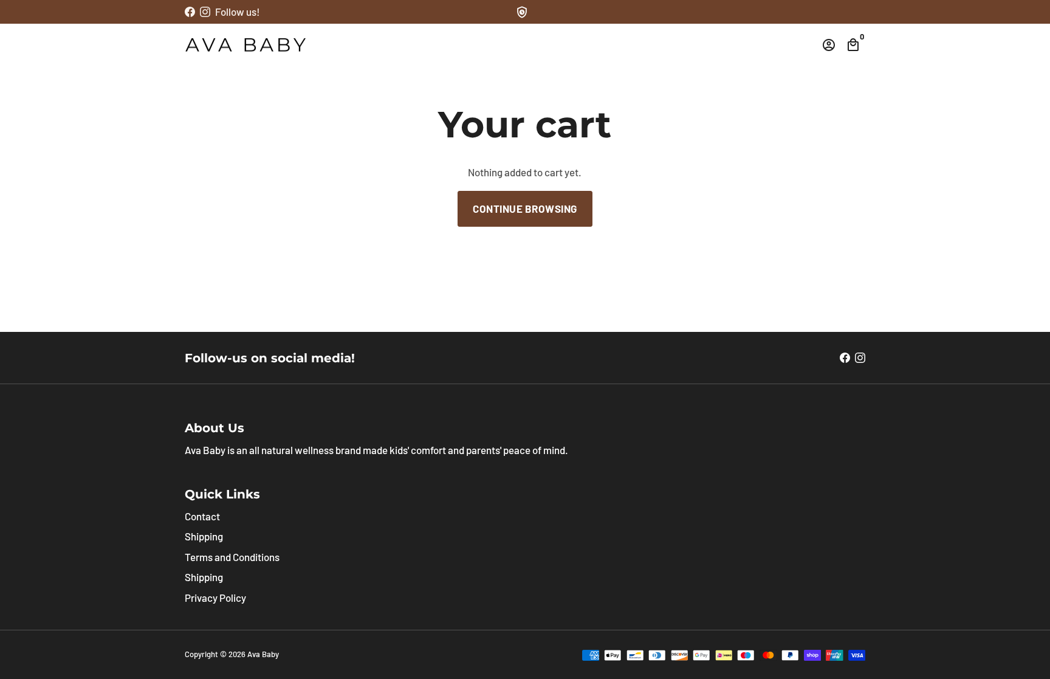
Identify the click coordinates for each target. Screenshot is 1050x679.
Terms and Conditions (232, 557)
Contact (202, 516)
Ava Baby (263, 654)
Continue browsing (525, 208)
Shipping (204, 536)
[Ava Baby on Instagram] (205, 11)
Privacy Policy (215, 597)
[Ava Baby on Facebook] (190, 11)
